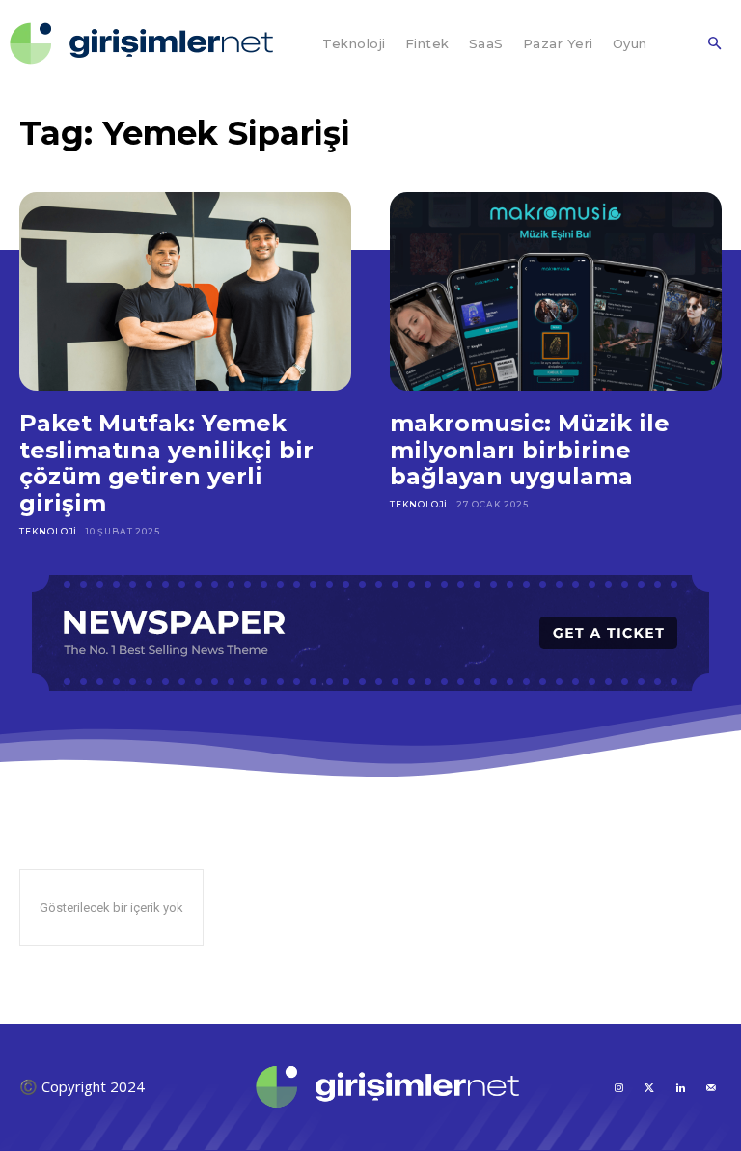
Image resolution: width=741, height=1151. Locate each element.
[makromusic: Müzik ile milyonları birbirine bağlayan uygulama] (556, 291)
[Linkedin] (680, 1086)
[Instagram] (618, 1086)
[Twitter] (649, 1086)
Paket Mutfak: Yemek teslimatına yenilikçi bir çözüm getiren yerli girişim (166, 463)
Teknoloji (48, 531)
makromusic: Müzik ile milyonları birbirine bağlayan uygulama (530, 449)
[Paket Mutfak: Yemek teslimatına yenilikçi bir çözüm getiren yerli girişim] (185, 291)
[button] (714, 44)
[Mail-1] (711, 1086)
